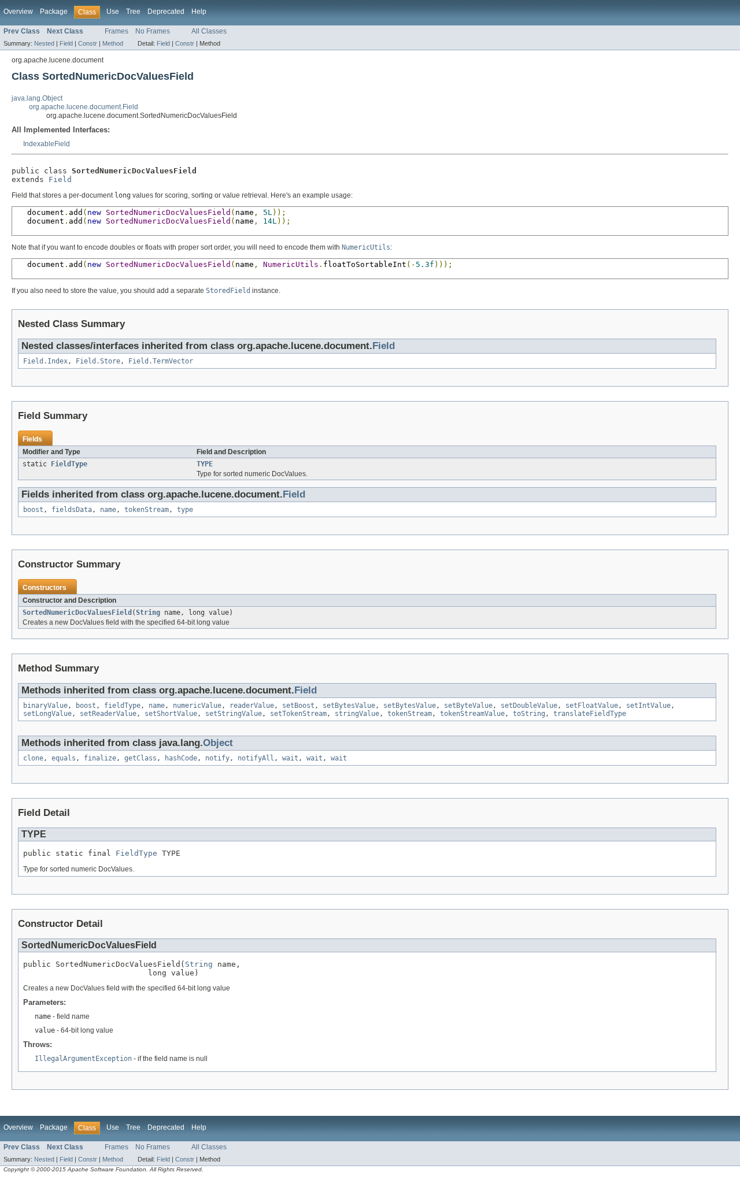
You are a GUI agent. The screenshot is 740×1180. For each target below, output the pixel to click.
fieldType (122, 706)
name (108, 510)
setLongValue (47, 714)
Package (54, 12)
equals (63, 758)
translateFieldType (589, 714)
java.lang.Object (37, 98)
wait (290, 758)
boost (33, 510)
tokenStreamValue (472, 714)
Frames (116, 31)
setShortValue (171, 714)
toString (529, 714)
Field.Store (98, 361)
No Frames (152, 31)
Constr (87, 43)
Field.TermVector (160, 361)
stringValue (357, 714)
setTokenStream (298, 714)
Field (66, 43)
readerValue (252, 706)
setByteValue (468, 706)
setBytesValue (349, 706)
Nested (44, 43)
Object (218, 742)
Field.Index (45, 361)
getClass (140, 758)
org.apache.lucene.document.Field (83, 107)
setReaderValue (108, 714)
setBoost (298, 706)
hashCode (181, 758)
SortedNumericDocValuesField (77, 612)
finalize (100, 758)
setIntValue (648, 706)
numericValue (197, 706)
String (148, 612)
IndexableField (46, 144)
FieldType (69, 464)
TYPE (205, 464)
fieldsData (71, 510)
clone (33, 758)
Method (112, 43)
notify (217, 758)
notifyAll (256, 758)
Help (198, 12)
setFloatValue (591, 706)
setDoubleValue (529, 706)
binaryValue (45, 706)
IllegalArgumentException (83, 1059)
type (185, 510)
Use (112, 12)
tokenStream (146, 510)
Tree (133, 12)
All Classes (209, 31)
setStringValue (233, 714)
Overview (18, 12)
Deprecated (165, 12)
